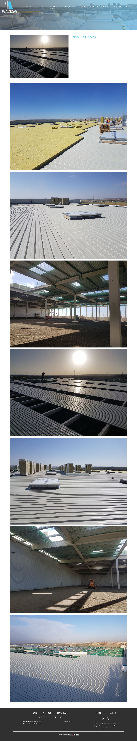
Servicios (68, 6)
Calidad (105, 6)
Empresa (39, 6)
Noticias (117, 6)
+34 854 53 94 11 (68, 721)
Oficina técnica (54, 7)
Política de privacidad (106, 726)
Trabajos (81, 6)
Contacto (129, 6)
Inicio (28, 6)
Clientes (94, 6)
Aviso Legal (94, 726)
